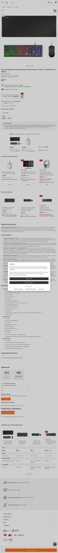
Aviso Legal (41, 289)
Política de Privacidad (31, 289)
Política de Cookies (18, 289)
